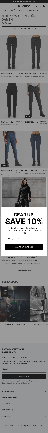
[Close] (44, 180)
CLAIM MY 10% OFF (24, 247)
